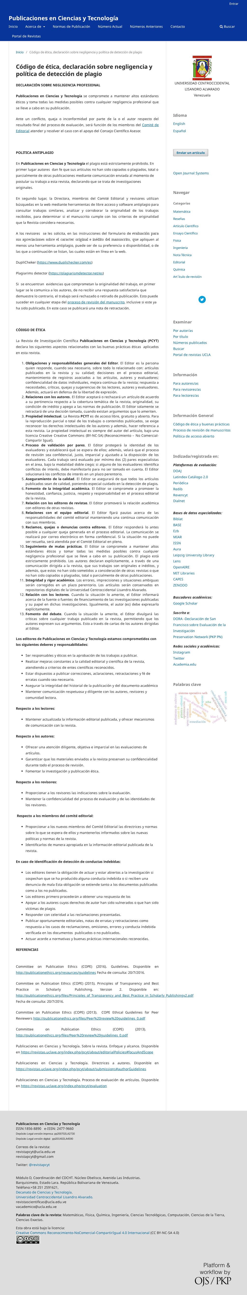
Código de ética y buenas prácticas (201, 424)
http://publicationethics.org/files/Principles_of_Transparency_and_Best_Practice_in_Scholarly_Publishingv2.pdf (104, 995)
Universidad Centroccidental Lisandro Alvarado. (54, 1197)
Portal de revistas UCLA (192, 354)
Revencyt (180, 495)
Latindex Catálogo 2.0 (190, 477)
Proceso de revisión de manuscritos (202, 430)
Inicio (13, 26)
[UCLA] (202, 68)
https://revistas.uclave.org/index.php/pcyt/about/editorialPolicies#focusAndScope (87, 1052)
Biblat (178, 519)
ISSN (177, 543)
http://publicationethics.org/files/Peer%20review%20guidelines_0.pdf (89, 1018)
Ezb (176, 531)
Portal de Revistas (26, 36)
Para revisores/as (187, 389)
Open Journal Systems (191, 173)
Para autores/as (186, 383)
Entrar (233, 3)
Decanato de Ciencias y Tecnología (44, 1192)
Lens (177, 561)
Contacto (178, 26)
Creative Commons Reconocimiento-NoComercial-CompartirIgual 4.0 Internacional (83, 1232)
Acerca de (33, 26)
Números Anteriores (146, 26)
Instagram (181, 652)
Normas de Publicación (71, 26)
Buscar (229, 26)
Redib (178, 489)
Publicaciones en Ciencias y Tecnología (63, 18)
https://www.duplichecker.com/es (64, 262)
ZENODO (180, 585)
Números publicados (190, 342)
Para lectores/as (186, 395)
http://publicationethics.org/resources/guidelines (56, 972)
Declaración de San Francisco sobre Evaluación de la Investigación (199, 624)
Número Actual (110, 26)
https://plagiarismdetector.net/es (76, 273)
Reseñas (179, 219)
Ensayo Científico (185, 233)
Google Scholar (185, 603)
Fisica (177, 240)
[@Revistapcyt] (202, 302)
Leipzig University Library (193, 555)
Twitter (179, 658)
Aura (177, 549)
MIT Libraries (184, 573)
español (179, 131)
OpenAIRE (181, 567)
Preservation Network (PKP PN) (197, 636)
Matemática (181, 211)
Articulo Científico (186, 226)
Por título (180, 336)
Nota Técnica (182, 255)
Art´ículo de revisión (187, 276)
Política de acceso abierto (193, 436)
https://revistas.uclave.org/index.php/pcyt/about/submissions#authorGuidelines (81, 1069)
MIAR (177, 537)
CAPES (178, 579)
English (179, 123)
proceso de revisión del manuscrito (96, 302)
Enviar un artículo (191, 152)
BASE (177, 525)
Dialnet (179, 500)
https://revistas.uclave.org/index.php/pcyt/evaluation (64, 1086)
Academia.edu (184, 664)
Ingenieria (180, 247)
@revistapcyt (39, 1164)
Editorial (179, 262)
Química (179, 269)
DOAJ (178, 471)
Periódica (180, 483)
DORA (178, 618)
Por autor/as (183, 330)
